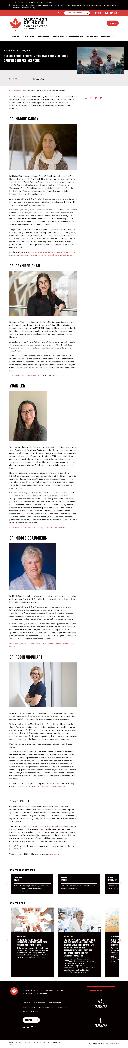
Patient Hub (92, 37)
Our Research (43, 37)
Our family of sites (75, 13)
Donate (113, 23)
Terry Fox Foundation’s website (26, 376)
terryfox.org (54, 854)
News (24, 90)
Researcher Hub (76, 37)
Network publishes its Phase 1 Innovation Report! (32, 2)
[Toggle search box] (59, 13)
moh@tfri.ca (43, 994)
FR (99, 13)
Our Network (28, 37)
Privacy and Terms (16, 1045)
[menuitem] (15, 36)
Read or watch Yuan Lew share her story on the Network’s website (37, 528)
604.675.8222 (30, 994)
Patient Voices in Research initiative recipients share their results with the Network (32, 942)
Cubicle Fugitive (113, 1043)
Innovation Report (108, 37)
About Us (15, 37)
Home (10, 90)
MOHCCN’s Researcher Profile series (49, 787)
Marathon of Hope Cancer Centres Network (39, 826)
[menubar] (64, 36)
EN (96, 13)
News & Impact (59, 37)
